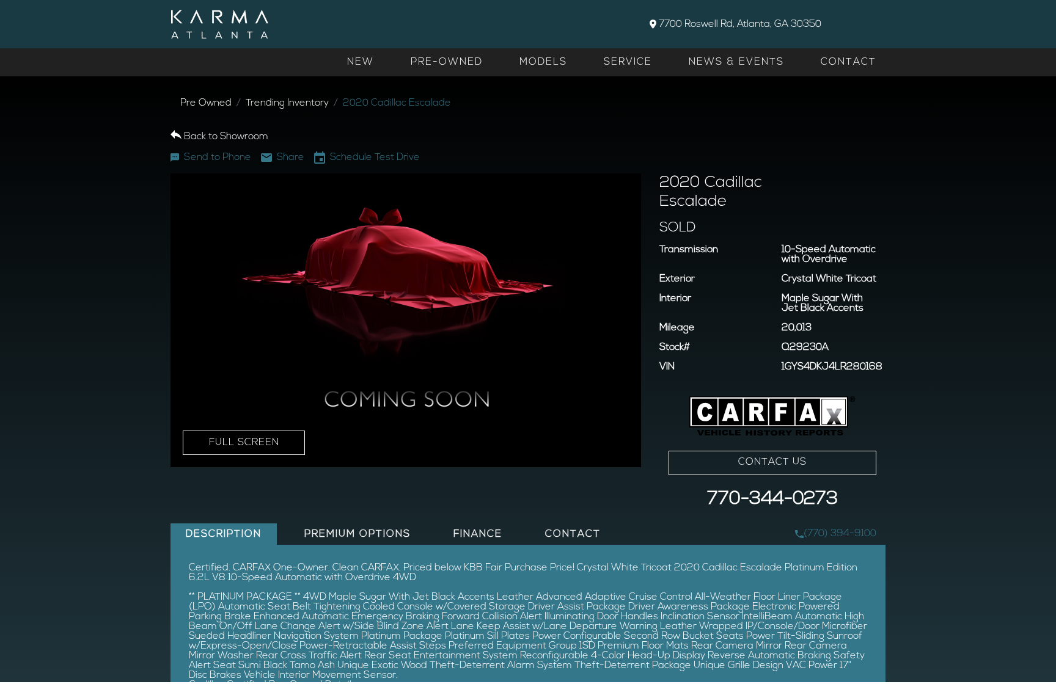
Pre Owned (206, 103)
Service (628, 62)
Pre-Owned (447, 62)
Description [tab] (224, 534)
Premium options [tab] (357, 534)
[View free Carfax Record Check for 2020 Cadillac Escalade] (772, 416)
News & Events (736, 62)
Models (543, 62)
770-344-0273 (772, 499)
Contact (848, 62)
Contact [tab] (573, 534)
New (360, 62)
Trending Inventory (287, 103)
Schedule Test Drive (375, 157)
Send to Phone (217, 157)
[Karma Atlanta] (219, 24)
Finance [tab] (477, 534)
